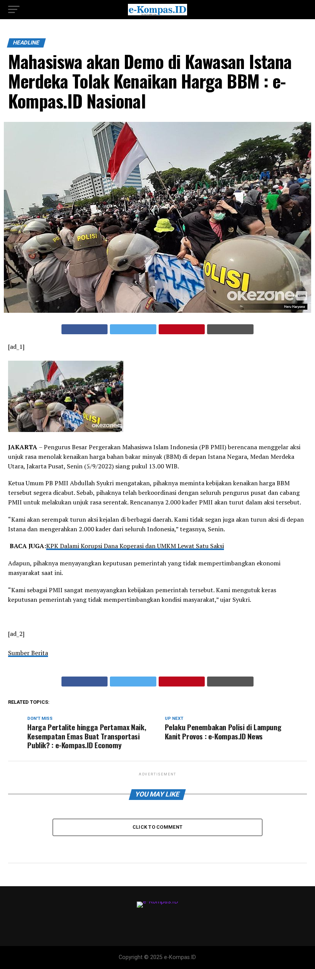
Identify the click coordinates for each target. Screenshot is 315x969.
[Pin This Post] (182, 329)
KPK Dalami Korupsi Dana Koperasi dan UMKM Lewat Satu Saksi (135, 546)
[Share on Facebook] (84, 329)
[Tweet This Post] (133, 329)
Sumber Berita (28, 653)
